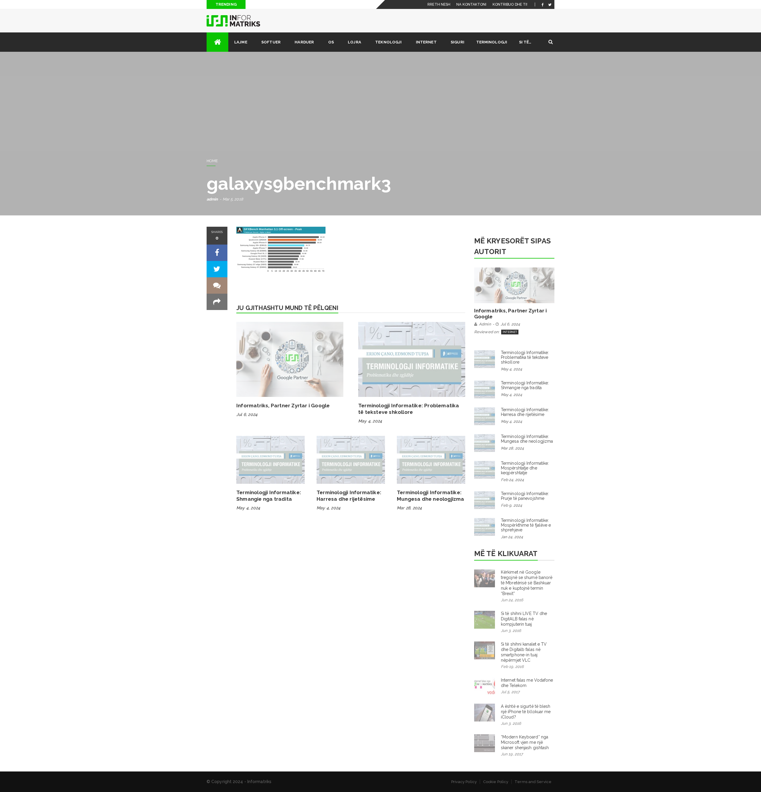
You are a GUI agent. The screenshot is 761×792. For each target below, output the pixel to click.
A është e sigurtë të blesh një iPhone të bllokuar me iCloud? (526, 711)
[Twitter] (549, 4)
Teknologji (388, 42)
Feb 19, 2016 (512, 666)
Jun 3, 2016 (511, 630)
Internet (426, 42)
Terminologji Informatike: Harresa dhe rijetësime (349, 495)
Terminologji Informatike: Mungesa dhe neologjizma (430, 495)
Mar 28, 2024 (409, 507)
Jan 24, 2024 (512, 537)
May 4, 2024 (370, 421)
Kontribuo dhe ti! (510, 4)
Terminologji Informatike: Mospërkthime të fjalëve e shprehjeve (526, 525)
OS (331, 42)
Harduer (304, 42)
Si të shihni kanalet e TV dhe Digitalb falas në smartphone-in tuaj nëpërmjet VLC (524, 652)
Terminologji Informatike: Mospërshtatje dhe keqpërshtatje (525, 468)
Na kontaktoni (471, 4)
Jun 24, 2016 (512, 600)
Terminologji (491, 42)
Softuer (271, 42)
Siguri (457, 42)
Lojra (354, 42)
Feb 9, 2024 (511, 505)
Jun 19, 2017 (512, 754)
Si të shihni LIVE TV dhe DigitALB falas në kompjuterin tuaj (524, 619)
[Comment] (217, 285)
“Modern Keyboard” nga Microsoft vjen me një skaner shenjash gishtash (525, 742)
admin (212, 199)
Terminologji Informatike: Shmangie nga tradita (268, 495)
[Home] (217, 42)
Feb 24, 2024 (512, 480)
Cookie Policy (495, 782)
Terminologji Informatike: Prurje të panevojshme (525, 496)
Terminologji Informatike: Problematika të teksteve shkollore (408, 409)
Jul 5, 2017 (510, 692)
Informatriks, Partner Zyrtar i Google (283, 405)
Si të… (525, 42)
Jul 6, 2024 (246, 414)
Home (212, 161)
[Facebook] (543, 4)
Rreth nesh (438, 4)
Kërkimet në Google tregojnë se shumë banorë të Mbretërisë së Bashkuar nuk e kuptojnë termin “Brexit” (526, 583)
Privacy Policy (464, 782)
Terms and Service (533, 782)
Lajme (240, 42)
